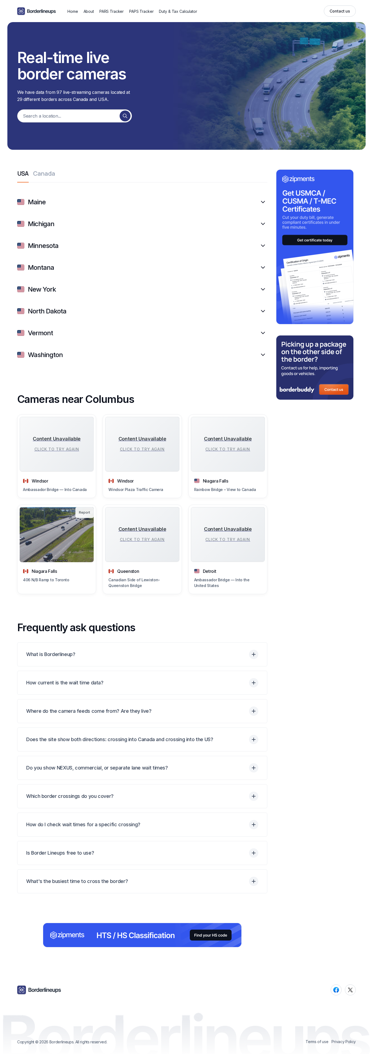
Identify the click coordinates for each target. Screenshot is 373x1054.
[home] (36, 11)
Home (72, 11)
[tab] (23, 176)
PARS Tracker (111, 11)
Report (84, 512)
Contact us (340, 11)
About (89, 11)
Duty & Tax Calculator (178, 11)
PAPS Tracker (141, 11)
